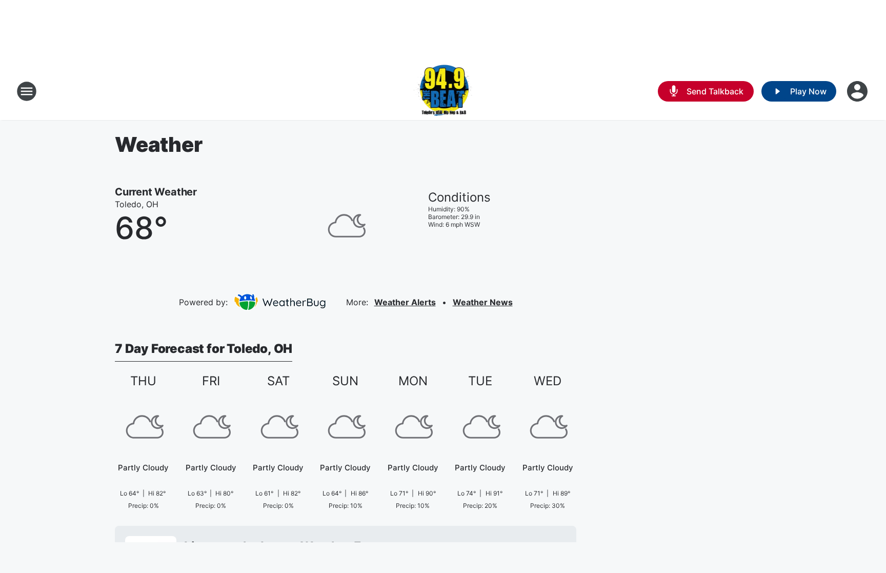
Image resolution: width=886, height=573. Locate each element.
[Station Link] (443, 91)
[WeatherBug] (280, 302)
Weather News (483, 302)
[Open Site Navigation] (26, 91)
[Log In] (858, 91)
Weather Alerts (405, 302)
